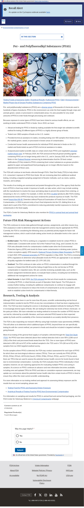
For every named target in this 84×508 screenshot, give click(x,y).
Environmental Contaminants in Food (16, 28)
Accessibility (14, 475)
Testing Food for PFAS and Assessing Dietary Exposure (29, 388)
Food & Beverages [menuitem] (10, 415)
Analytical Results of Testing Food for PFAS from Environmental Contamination (38, 392)
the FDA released (37, 279)
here (48, 12)
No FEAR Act (42, 475)
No (21, 442)
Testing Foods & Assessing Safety (16, 100)
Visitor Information (42, 465)
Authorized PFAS (52, 100)
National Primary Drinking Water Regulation (56, 252)
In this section (28, 37)
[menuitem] (42, 407)
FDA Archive (14, 465)
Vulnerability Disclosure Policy (42, 481)
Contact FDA (26, 495)
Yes (21, 435)
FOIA (70, 465)
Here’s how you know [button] (41, 1)
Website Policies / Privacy (42, 470)
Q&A (62, 100)
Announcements (72, 100)
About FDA (14, 470)
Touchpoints (58, 455)
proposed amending (30, 255)
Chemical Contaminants (41, 399)
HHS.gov (69, 470)
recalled (54, 194)
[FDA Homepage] (3, 21)
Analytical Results (38, 100)
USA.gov (69, 475)
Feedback (82, 250)
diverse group (47, 107)
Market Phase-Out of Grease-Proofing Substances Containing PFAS (29, 103)
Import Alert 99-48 (16, 199)
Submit (20, 450)
